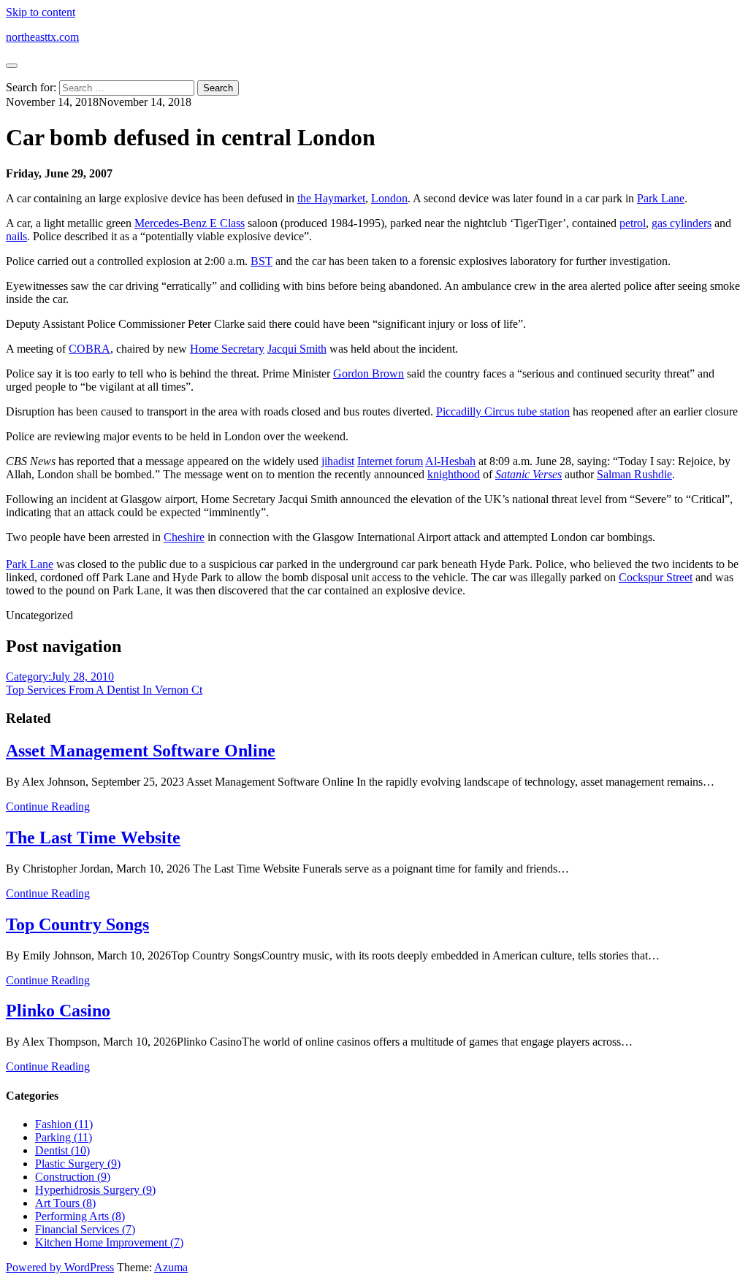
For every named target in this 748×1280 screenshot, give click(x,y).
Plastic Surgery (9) (78, 1163)
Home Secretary (227, 348)
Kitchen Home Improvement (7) (109, 1242)
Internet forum (390, 461)
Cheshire (184, 537)
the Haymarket (331, 198)
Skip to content (40, 12)
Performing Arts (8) (80, 1216)
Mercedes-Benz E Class (189, 223)
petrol (632, 223)
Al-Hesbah (450, 461)
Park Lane (660, 198)
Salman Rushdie (634, 474)
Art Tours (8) (65, 1203)
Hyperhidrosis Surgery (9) (95, 1190)
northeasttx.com (42, 37)
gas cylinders (681, 223)
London (389, 198)
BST (261, 261)
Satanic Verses (528, 474)
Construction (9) (72, 1176)
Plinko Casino (58, 1010)
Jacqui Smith (297, 348)
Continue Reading (48, 806)
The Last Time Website (93, 837)
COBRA (89, 348)
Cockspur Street (655, 577)
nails (16, 236)
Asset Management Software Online (140, 750)
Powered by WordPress (60, 1267)
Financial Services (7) (85, 1229)
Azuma (171, 1267)
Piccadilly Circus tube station (503, 411)
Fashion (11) (64, 1124)
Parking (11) (63, 1137)
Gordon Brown (368, 373)
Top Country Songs (77, 924)
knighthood (453, 474)
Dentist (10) (62, 1150)
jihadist (337, 461)
